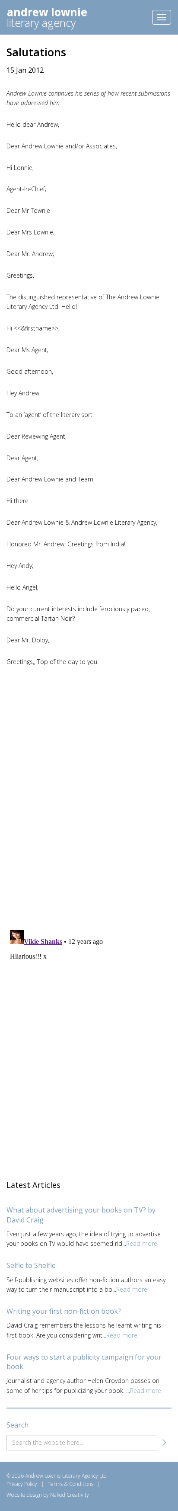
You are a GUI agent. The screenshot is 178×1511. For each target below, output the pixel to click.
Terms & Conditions (70, 1484)
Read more (141, 1243)
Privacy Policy (21, 1484)
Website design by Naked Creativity (47, 1494)
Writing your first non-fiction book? (63, 1311)
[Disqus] (89, 796)
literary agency (47, 17)
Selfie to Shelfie (31, 1265)
